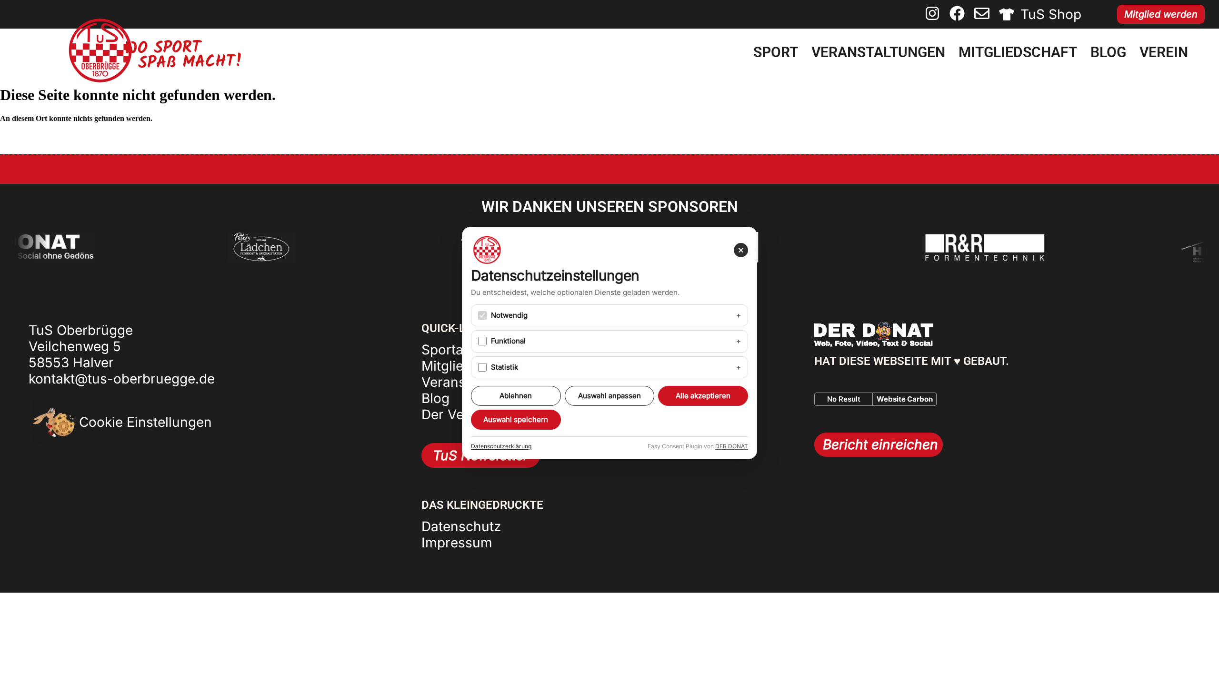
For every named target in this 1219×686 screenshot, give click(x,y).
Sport (775, 52)
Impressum (456, 543)
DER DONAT (731, 446)
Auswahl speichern (515, 419)
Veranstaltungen (878, 52)
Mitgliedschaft (1018, 52)
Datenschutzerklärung (501, 446)
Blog (1108, 52)
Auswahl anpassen (609, 395)
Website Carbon (905, 399)
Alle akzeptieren (703, 395)
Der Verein (454, 414)
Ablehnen (516, 395)
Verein (1163, 52)
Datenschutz (461, 526)
